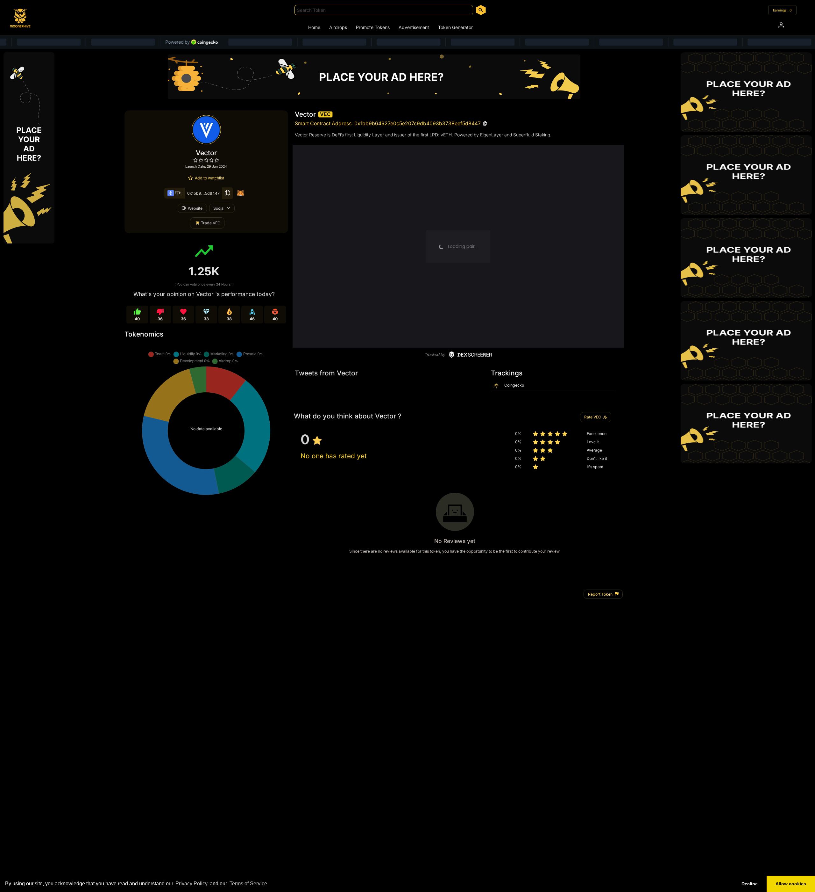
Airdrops (338, 27)
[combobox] (383, 10)
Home (314, 27)
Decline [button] (749, 883)
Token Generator (455, 27)
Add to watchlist (209, 178)
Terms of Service (248, 883)
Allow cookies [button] (791, 883)
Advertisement (414, 27)
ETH (177, 193)
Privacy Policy (191, 883)
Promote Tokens (373, 27)
